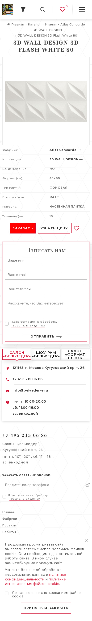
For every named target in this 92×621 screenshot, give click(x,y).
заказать (23, 228)
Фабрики (9, 519)
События (9, 532)
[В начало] (7, 9)
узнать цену (54, 228)
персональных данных (28, 325)
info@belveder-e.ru (30, 390)
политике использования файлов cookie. (35, 581)
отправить (42, 336)
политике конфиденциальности (35, 576)
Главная (8, 512)
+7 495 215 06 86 (28, 379)
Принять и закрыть (46, 608)
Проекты (9, 525)
